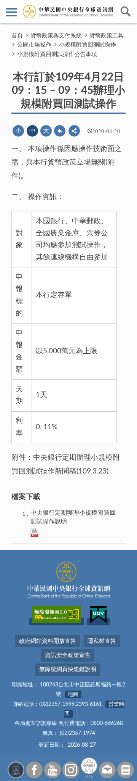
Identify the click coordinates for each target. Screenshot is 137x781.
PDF (34, 532)
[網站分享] (74, 131)
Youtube (52, 770)
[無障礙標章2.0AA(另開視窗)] (56, 621)
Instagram (70, 770)
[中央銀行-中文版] (68, 11)
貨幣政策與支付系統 (56, 36)
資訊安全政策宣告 (68, 655)
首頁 (17, 36)
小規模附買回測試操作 (87, 45)
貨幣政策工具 (106, 36)
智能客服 (16, 770)
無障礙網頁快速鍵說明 (67, 669)
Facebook (34, 770)
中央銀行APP (89, 767)
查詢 (125, 11)
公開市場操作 (34, 45)
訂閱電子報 (125, 770)
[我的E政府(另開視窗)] (98, 621)
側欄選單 (11, 11)
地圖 (73, 694)
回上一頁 (59, 131)
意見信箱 (107, 770)
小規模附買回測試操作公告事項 (57, 54)
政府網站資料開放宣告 (47, 641)
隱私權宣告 (102, 641)
